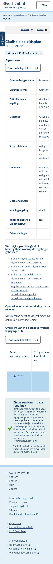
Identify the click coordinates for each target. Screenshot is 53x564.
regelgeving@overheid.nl (25, 451)
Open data (15, 523)
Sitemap (13, 510)
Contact (13, 476)
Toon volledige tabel (19, 68)
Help (11, 484)
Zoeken (13, 488)
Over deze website (19, 473)
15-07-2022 (16, 376)
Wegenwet (16, 282)
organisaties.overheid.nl (25, 440)
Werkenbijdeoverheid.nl (22, 552)
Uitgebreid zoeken (38, 15)
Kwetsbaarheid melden (22, 514)
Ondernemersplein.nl (21, 548)
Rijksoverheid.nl (18, 544)
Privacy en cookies (19, 502)
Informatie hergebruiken (22, 498)
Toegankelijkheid (18, 506)
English (13, 480)
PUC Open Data (17, 531)
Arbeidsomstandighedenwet (26, 298)
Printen (40, 29)
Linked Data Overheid (21, 527)
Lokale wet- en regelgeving (15, 15)
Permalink (25, 29)
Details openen (2, 39)
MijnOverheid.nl (18, 540)
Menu (45, 5)
